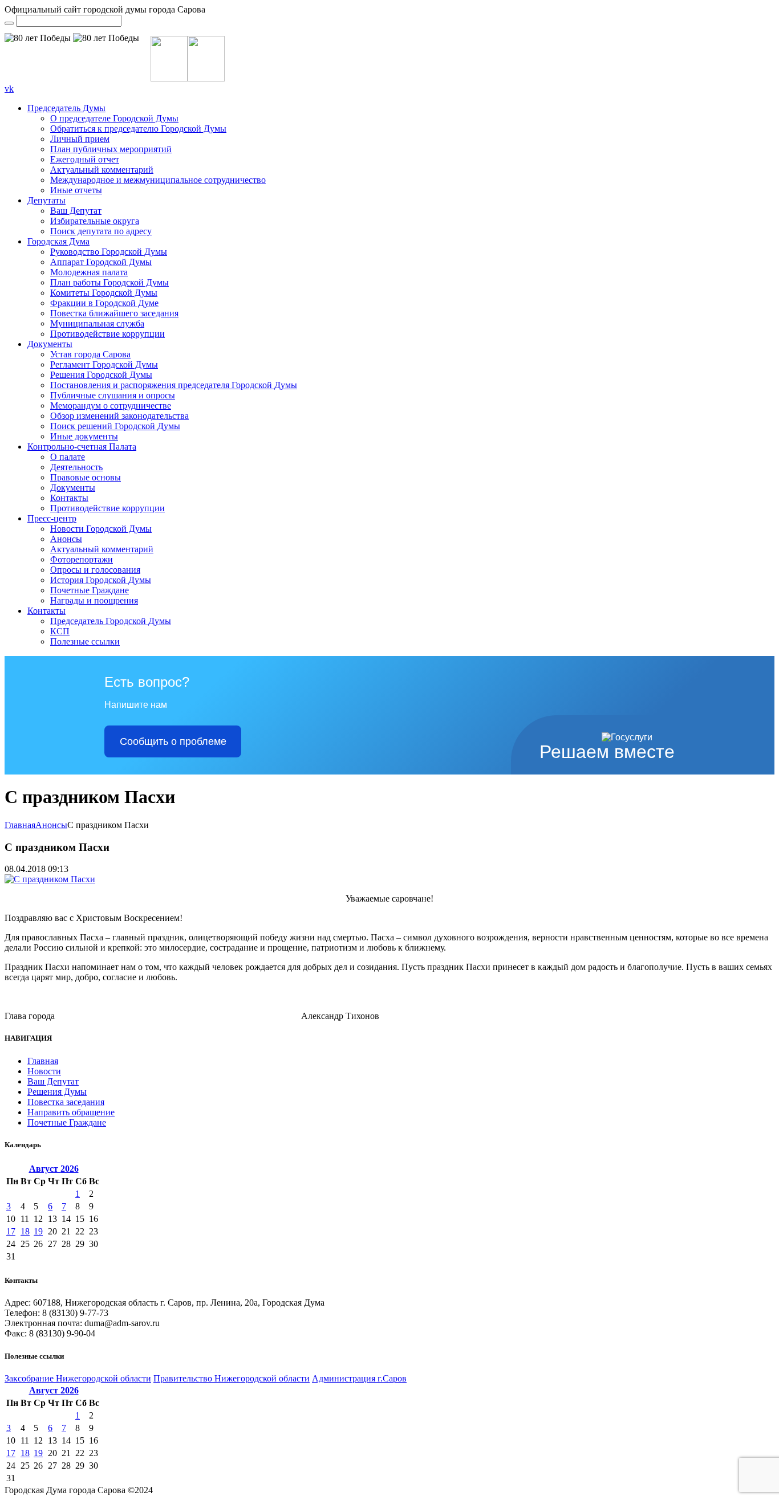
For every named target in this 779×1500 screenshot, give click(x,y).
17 (10, 1231)
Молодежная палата (89, 272)
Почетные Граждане (89, 590)
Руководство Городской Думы (108, 251)
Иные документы (84, 436)
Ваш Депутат (76, 210)
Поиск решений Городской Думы (115, 426)
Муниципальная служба (97, 323)
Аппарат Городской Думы (101, 262)
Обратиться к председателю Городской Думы (138, 128)
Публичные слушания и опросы (112, 395)
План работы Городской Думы (109, 282)
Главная (20, 825)
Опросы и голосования (95, 569)
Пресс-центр (51, 518)
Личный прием (79, 139)
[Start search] (9, 23)
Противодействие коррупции (107, 334)
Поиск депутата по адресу (101, 231)
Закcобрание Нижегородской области (78, 1378)
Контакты (69, 498)
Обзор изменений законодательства (119, 416)
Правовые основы (85, 477)
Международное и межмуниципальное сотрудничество (158, 180)
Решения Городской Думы (101, 375)
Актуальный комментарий (101, 169)
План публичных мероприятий (111, 149)
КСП (60, 631)
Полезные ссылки (85, 641)
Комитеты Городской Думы (103, 292)
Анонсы (66, 539)
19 (38, 1231)
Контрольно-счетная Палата (81, 446)
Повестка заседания (65, 1102)
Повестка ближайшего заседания (114, 313)
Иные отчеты (76, 190)
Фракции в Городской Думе (104, 303)
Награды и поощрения (94, 600)
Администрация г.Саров (359, 1378)
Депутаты (46, 200)
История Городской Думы (100, 580)
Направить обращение (71, 1112)
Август (54, 1168)
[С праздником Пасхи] (50, 879)
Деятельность (76, 467)
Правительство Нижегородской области (231, 1378)
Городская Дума (58, 241)
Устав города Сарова (90, 354)
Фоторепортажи (81, 559)
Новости (44, 1071)
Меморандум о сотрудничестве (110, 405)
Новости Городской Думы (101, 528)
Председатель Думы (66, 108)
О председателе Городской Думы (114, 118)
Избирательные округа (94, 221)
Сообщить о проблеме (173, 741)
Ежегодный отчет (84, 159)
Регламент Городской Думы (104, 364)
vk (9, 88)
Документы (49, 344)
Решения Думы (57, 1092)
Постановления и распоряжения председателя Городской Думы (173, 385)
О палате (67, 457)
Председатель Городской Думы (110, 621)
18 (25, 1231)
